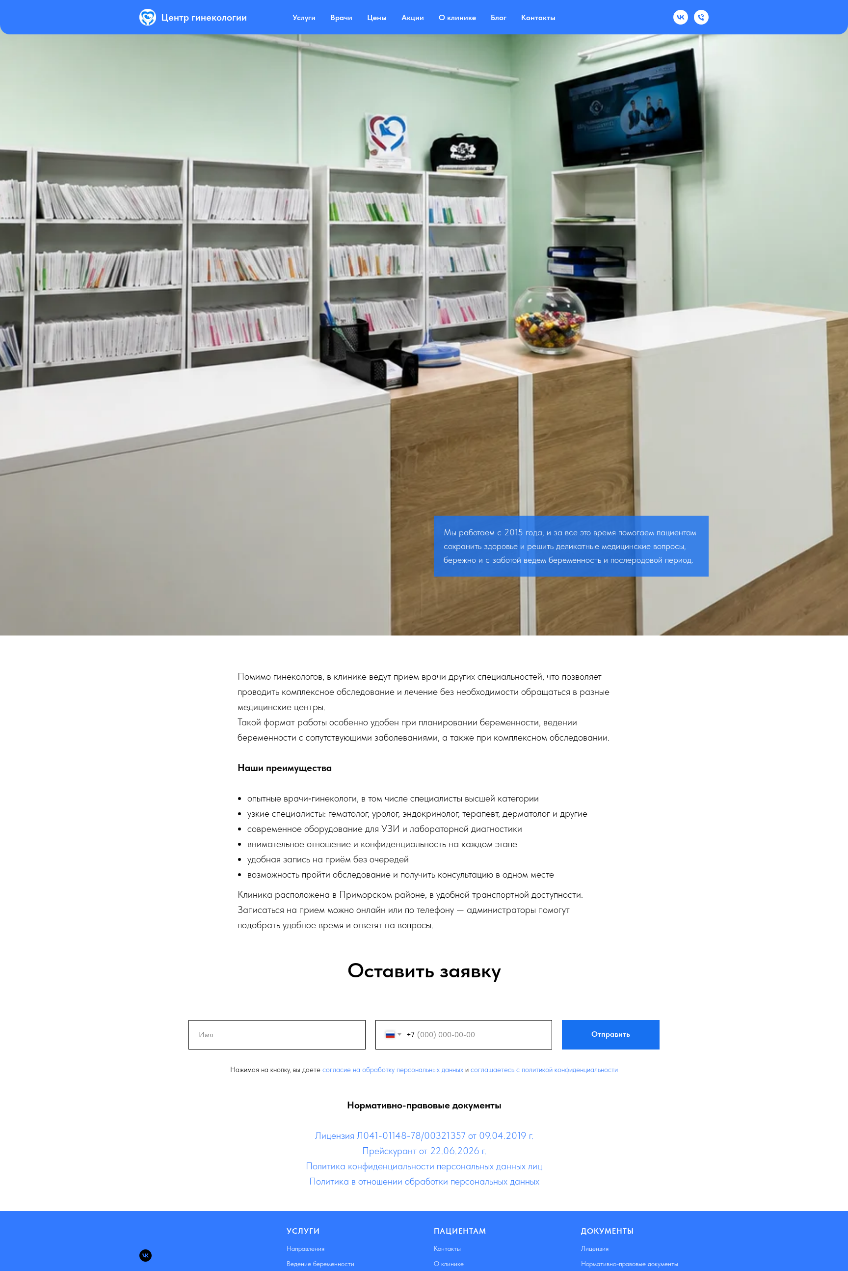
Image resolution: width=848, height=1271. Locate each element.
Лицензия (595, 1248)
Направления (305, 1248)
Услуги (304, 17)
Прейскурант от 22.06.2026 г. (424, 1151)
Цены (377, 17)
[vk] (145, 1255)
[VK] (680, 17)
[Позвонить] (701, 17)
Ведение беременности (320, 1264)
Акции (412, 17)
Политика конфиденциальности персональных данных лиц (424, 1166)
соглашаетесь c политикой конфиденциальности (544, 1069)
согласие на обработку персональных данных (392, 1069)
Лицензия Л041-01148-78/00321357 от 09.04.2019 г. (424, 1135)
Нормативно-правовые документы (629, 1264)
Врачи (341, 17)
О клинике (457, 17)
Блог (498, 17)
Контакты (538, 17)
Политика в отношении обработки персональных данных (424, 1181)
